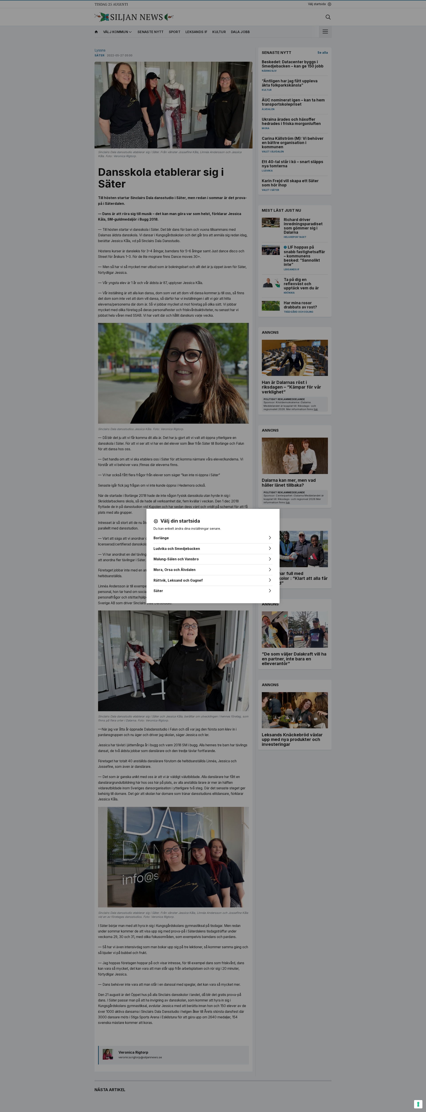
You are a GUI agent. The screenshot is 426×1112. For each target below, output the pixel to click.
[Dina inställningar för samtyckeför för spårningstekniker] (418, 1104)
